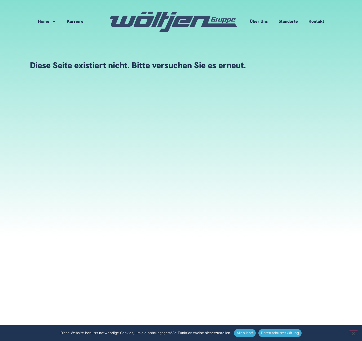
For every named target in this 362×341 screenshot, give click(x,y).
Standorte (288, 21)
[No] (353, 332)
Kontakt (316, 21)
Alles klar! (245, 333)
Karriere (75, 21)
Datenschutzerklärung (280, 333)
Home (43, 21)
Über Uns (259, 21)
